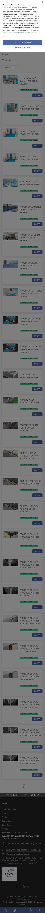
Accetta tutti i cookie (23, 42)
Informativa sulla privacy (26, 33)
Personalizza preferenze (22, 47)
